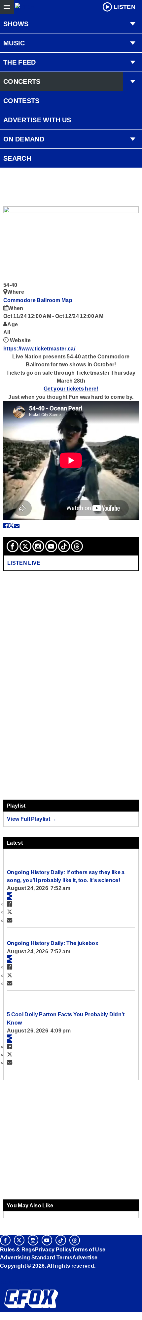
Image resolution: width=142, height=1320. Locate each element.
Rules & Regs (17, 1249)
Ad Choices (15, 1282)
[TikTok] (64, 546)
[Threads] (77, 546)
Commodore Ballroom (32, 300)
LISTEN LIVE (24, 563)
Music (14, 43)
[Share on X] (11, 525)
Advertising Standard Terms (36, 1257)
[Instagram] (38, 546)
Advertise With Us (37, 120)
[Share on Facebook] (6, 525)
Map (66, 300)
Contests (21, 100)
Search (17, 158)
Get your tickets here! (71, 389)
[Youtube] (51, 546)
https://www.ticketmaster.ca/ (39, 348)
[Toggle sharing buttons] (9, 896)
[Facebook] (12, 546)
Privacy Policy (53, 1249)
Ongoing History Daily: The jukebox (52, 943)
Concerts (22, 81)
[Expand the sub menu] (132, 23)
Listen (124, 7)
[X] (25, 546)
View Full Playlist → (32, 819)
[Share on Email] (16, 525)
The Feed (19, 62)
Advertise (84, 1257)
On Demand (23, 139)
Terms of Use (88, 1249)
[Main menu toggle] (7, 7)
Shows (16, 23)
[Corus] (1, 1275)
